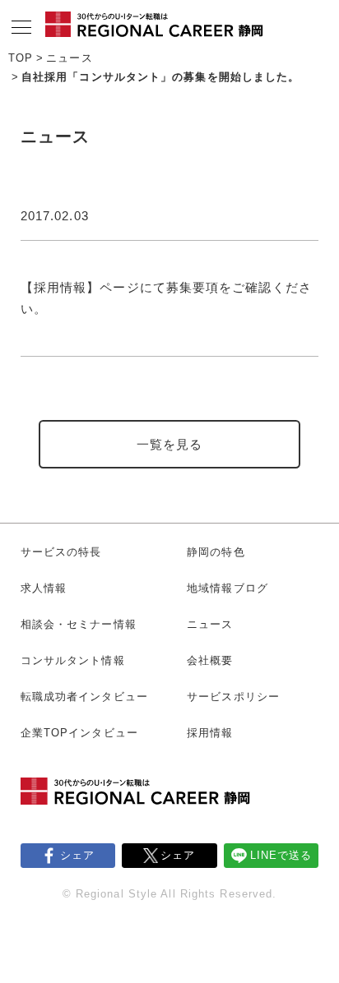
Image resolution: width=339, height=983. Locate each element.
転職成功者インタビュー (84, 696)
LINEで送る (281, 855)
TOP (20, 58)
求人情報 (44, 588)
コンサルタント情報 (73, 660)
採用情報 (210, 733)
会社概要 (210, 660)
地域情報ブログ (227, 588)
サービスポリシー (233, 696)
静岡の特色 (216, 552)
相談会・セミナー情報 (79, 624)
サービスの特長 (61, 552)
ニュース (69, 58)
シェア (77, 855)
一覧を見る (170, 444)
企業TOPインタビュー (79, 733)
